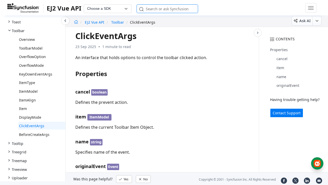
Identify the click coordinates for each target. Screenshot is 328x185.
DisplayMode (30, 117)
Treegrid (19, 152)
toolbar (117, 22)
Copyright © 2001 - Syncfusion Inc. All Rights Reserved (237, 179)
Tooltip (17, 143)
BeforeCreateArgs (34, 134)
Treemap (19, 160)
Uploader (20, 177)
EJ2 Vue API (95, 22)
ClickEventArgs (31, 125)
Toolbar (18, 30)
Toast (16, 22)
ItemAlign (27, 100)
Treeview (19, 169)
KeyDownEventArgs (35, 74)
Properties (279, 49)
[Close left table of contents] (65, 20)
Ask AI (305, 20)
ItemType (27, 82)
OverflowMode (31, 65)
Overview (27, 39)
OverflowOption (32, 56)
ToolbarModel (31, 48)
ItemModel (28, 91)
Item (23, 108)
